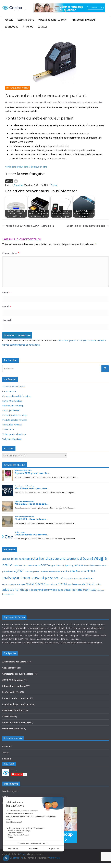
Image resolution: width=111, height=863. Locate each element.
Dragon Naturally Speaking (60, 565)
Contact (42, 26)
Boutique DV (11, 26)
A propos (28, 26)
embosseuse (97, 565)
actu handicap (42, 558)
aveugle (64, 102)
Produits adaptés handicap (17, 88)
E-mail (6, 306)
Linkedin (6, 758)
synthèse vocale (83, 102)
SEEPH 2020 (8, 429)
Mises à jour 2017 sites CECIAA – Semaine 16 (30, 225)
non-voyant (33, 577)
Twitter (5, 752)
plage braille (54, 578)
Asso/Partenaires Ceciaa (13, 386)
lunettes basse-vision (50, 571)
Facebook (7, 746)
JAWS (20, 571)
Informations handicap (12, 405)
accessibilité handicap (16, 558)
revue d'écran (36, 584)
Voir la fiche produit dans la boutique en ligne (26, 166)
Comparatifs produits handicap (16, 396)
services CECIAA (56, 584)
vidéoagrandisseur (39, 589)
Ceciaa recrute (25, 19)
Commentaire (10, 253)
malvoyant (72, 102)
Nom (6, 292)
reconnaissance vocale (13, 584)
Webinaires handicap (12, 439)
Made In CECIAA (85, 571)
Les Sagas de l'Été (10, 410)
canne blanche (33, 565)
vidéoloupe (56, 589)
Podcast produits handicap (14, 415)
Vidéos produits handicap (52, 19)
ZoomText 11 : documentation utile (86, 225)
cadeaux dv (19, 565)
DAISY (44, 565)
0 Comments (52, 102)
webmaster (26, 102)
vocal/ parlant (96, 102)
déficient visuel (82, 565)
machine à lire (67, 571)
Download (19, 185)
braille (7, 565)
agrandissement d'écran (73, 558)
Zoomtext (89, 589)
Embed (54, 185)
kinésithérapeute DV (32, 571)
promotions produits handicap (78, 578)
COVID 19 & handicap (12, 400)
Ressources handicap (84, 19)
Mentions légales (10, 791)
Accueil (9, 19)
